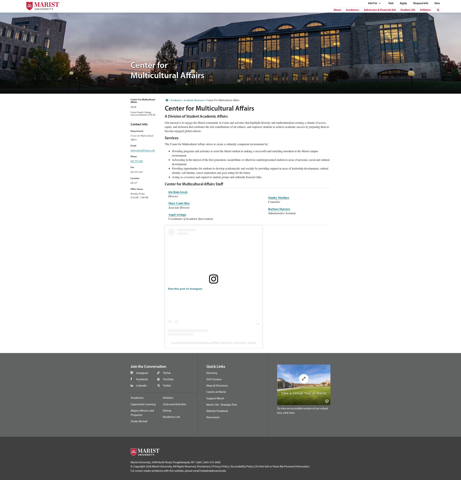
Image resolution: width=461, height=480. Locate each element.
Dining (167, 410)
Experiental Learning (143, 404)
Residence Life (171, 417)
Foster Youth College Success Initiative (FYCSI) (143, 113)
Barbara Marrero (279, 209)
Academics (352, 10)
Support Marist (215, 398)
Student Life (407, 10)
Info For (373, 3)
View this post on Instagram (185, 288)
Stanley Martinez (278, 197)
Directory (212, 373)
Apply (403, 3)
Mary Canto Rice (179, 203)
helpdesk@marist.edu (213, 470)
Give (437, 3)
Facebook (142, 379)
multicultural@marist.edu (143, 150)
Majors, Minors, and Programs (142, 413)
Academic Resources (194, 100)
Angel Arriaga (177, 214)
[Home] (166, 100)
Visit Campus (214, 379)
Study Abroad (139, 421)
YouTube (168, 379)
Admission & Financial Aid (380, 10)
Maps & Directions (217, 385)
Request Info (420, 3)
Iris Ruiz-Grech (177, 192)
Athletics (425, 10)
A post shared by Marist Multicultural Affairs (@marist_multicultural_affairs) (213, 342)
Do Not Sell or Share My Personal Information (282, 466)
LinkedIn (141, 385)
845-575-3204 (137, 160)
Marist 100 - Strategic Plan (221, 404)
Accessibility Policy (242, 466)
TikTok (167, 373)
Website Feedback (217, 411)
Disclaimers (204, 466)
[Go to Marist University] (40, 5)
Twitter (167, 385)
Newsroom (213, 417)
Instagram (142, 373)
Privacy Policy (220, 466)
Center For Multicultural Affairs (143, 100)
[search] (438, 10)
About (337, 10)
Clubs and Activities (174, 404)
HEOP (133, 107)
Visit (390, 3)
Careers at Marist (216, 392)
